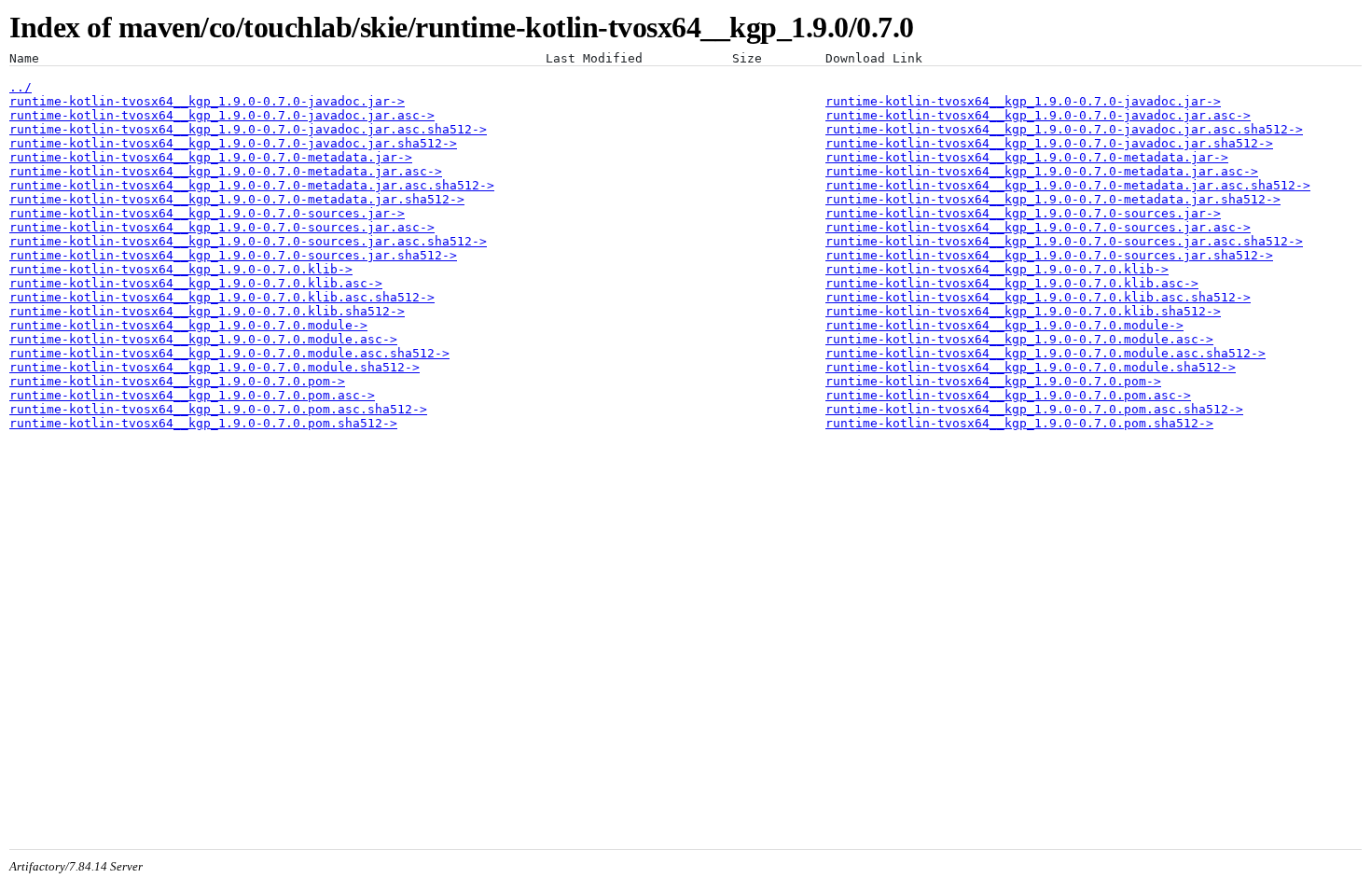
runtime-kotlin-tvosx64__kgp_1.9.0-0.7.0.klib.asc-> (195, 283)
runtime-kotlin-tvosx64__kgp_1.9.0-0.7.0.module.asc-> (203, 339)
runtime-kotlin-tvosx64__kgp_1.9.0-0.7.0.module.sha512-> (214, 367)
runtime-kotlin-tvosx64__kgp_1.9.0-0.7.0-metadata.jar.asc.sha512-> (251, 185)
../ (20, 87)
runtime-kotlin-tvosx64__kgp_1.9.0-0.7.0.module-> (188, 325)
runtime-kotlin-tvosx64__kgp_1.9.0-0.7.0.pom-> (177, 381)
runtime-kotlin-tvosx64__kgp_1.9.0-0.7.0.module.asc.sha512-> (229, 353)
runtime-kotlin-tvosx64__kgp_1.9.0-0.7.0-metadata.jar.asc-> (225, 171)
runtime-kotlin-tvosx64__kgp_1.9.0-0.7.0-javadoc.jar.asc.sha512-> (248, 129)
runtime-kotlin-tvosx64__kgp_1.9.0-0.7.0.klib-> (181, 269)
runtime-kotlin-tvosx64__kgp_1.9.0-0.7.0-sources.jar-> (207, 213)
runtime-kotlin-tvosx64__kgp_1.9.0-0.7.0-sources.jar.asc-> (222, 227)
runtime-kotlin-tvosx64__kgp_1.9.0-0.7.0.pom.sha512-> (203, 423)
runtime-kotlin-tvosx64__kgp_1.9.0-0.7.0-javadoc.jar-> (207, 101)
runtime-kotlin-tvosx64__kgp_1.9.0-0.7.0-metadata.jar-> (210, 157)
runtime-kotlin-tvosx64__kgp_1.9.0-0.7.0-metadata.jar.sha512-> (236, 199)
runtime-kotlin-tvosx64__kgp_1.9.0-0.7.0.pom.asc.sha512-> (218, 409)
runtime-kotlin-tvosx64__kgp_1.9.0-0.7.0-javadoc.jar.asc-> (222, 115)
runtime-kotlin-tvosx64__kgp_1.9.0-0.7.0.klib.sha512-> (207, 311)
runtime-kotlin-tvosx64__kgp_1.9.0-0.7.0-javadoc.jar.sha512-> (233, 143)
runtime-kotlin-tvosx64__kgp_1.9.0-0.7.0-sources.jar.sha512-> (233, 255)
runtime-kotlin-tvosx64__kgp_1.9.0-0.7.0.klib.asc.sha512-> (222, 297)
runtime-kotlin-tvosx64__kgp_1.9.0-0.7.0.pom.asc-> (192, 395)
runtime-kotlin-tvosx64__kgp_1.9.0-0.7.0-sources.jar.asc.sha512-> (248, 241)
